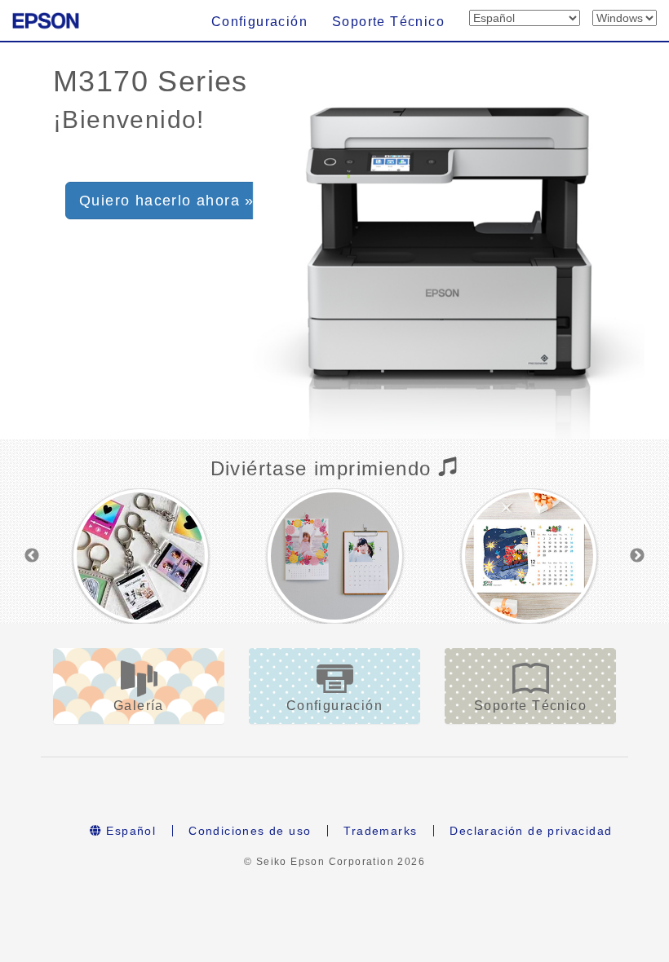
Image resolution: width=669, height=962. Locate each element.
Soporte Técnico (388, 22)
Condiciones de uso (249, 830)
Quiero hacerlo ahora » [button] (167, 200)
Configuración (259, 22)
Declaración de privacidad (531, 830)
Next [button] (637, 556)
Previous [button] (32, 556)
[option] (141, 556)
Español (129, 830)
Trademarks (380, 830)
